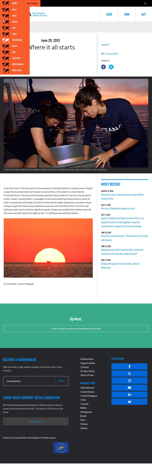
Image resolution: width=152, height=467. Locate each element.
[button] (103, 67)
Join (126, 14)
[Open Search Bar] (145, 3)
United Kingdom (17, 64)
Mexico (14, 46)
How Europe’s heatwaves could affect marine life (76, 328)
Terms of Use (87, 375)
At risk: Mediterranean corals (118, 208)
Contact (84, 367)
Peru (14, 52)
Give (109, 14)
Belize (14, 10)
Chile (14, 28)
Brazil (14, 16)
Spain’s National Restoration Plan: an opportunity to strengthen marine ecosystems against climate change (122, 222)
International (17, 40)
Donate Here (35, 421)
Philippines (16, 58)
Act (143, 14)
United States (17, 70)
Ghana (14, 34)
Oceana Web (111, 53)
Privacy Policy (87, 371)
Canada (14, 22)
